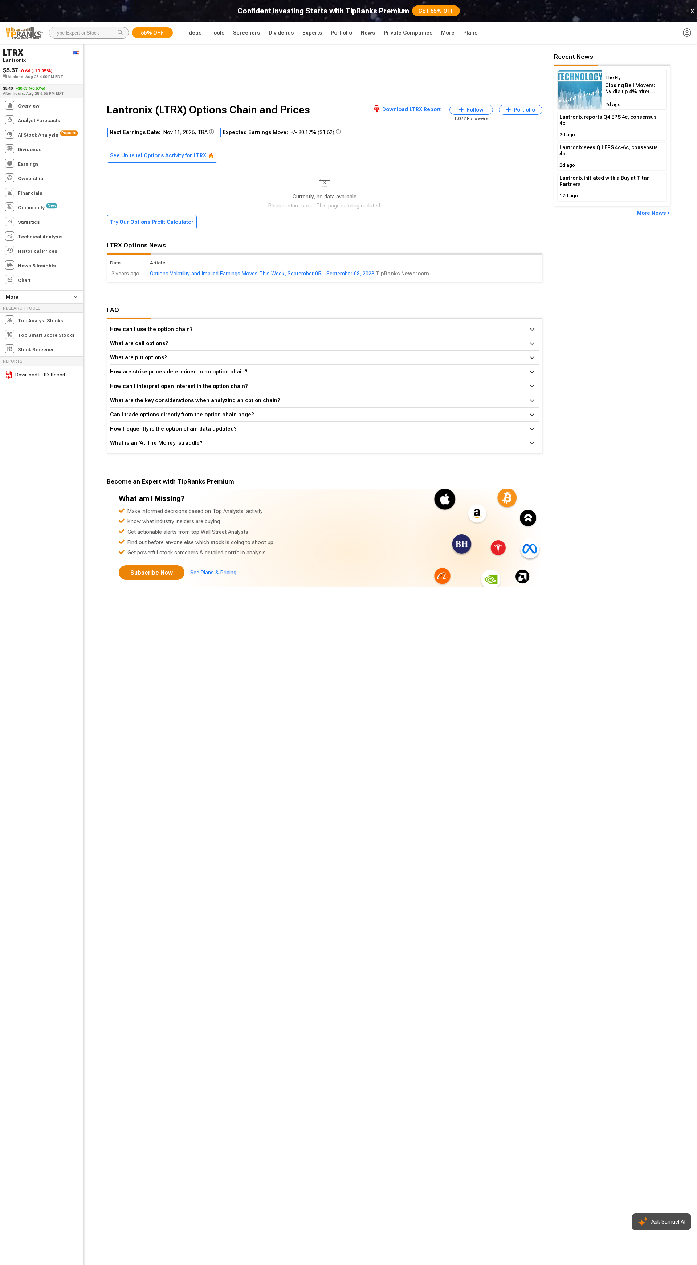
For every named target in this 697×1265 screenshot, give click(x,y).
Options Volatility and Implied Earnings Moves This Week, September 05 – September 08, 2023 (262, 273)
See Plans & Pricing (213, 572)
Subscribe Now (151, 572)
